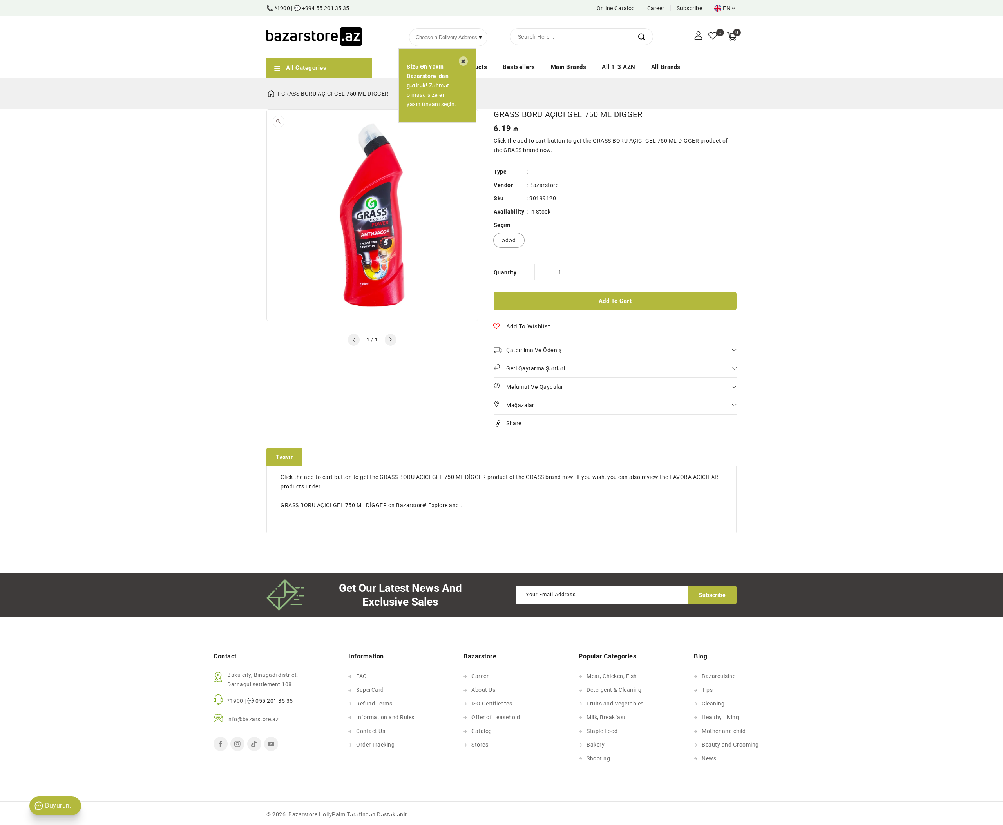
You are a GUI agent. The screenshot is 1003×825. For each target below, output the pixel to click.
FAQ (361, 676)
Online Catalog (616, 8)
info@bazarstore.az (253, 719)
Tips (707, 690)
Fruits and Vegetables (615, 703)
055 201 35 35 (274, 701)
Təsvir (284, 457)
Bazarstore (543, 185)
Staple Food (602, 731)
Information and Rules (385, 717)
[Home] (273, 93)
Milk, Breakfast (606, 717)
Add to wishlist (528, 326)
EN (726, 8)
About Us (483, 690)
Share (513, 423)
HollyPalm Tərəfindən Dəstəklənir (363, 814)
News (709, 758)
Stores (479, 745)
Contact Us (370, 731)
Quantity (505, 272)
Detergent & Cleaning (614, 690)
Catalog (481, 731)
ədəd (509, 240)
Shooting (598, 758)
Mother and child (724, 731)
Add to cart (615, 301)
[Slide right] (390, 340)
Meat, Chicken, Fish (612, 676)
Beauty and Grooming (730, 745)
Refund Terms (374, 703)
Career (655, 8)
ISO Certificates (491, 703)
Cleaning (713, 703)
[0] (712, 36)
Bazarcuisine (718, 676)
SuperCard (370, 690)
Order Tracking (375, 745)
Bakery (596, 745)
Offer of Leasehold (495, 717)
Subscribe (689, 8)
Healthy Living (720, 717)
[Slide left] (354, 340)
